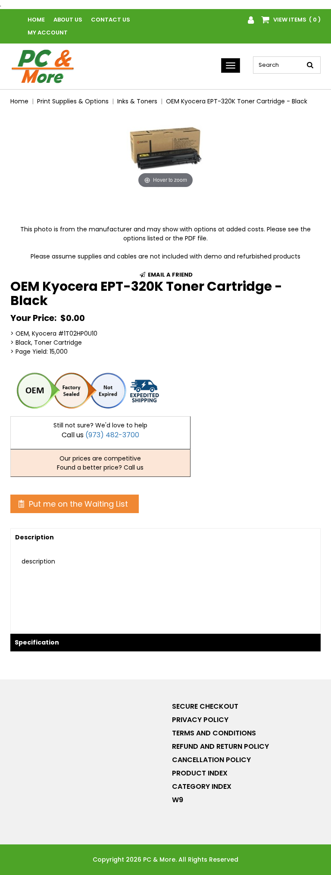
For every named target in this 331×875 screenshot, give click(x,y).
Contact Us (110, 20)
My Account (48, 32)
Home (36, 20)
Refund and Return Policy (220, 746)
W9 (177, 800)
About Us (67, 20)
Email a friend (170, 275)
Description (34, 537)
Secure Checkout (205, 706)
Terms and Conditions (214, 733)
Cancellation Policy (211, 760)
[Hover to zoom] (165, 151)
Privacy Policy (200, 720)
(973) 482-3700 (112, 435)
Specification (37, 642)
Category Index (201, 786)
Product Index (200, 773)
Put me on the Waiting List (77, 503)
